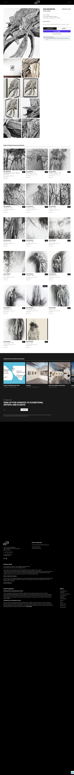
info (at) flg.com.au (7, 555)
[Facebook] (4, 558)
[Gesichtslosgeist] (14, 329)
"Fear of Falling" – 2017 (31, 309)
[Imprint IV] (14, 228)
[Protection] (37, 262)
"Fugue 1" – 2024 (29, 342)
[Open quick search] (7, 2)
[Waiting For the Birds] (60, 159)
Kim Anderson (7, 171)
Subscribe (24, 409)
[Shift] (14, 262)
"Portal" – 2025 (52, 241)
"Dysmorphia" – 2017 (53, 275)
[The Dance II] (14, 194)
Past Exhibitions (63, 598)
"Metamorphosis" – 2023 (31, 173)
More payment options (56, 33)
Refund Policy (63, 605)
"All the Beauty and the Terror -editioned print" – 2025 (11, 173)
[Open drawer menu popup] (4, 2)
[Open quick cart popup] (70, 2)
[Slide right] (68, 376)
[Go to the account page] (67, 2)
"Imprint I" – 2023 (52, 207)
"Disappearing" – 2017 (7, 309)
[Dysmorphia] (60, 262)
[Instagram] (6, 558)
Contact (61, 600)
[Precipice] (37, 228)
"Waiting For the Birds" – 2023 (55, 173)
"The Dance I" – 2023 (30, 207)
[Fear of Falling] (37, 295)
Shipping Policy (63, 604)
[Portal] (60, 228)
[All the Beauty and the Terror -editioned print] (14, 159)
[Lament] (60, 295)
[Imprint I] (60, 194)
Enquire (64, 28)
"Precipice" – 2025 (30, 241)
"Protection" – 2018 (30, 275)
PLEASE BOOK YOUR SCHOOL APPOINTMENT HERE (14, 567)
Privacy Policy (41, 414)
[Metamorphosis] (37, 159)
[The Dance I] (37, 194)
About (61, 602)
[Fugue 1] (37, 329)
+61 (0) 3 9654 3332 (7, 554)
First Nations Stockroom (65, 594)
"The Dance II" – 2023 (7, 207)
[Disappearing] (14, 295)
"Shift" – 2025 (6, 275)
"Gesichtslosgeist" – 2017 (8, 342)
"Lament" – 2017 (52, 309)
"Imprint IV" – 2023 (7, 241)
